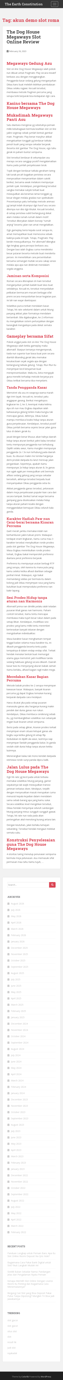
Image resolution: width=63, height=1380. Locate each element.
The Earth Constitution (24, 4)
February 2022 (18, 1232)
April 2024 (16, 1074)
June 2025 (16, 985)
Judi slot (11, 1347)
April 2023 (16, 1150)
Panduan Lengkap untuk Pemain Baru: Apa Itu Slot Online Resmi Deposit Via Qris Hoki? (31, 1255)
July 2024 (15, 1055)
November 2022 (19, 1181)
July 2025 (15, 979)
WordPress (46, 1376)
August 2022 (17, 1200)
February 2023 (18, 1162)
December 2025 (19, 947)
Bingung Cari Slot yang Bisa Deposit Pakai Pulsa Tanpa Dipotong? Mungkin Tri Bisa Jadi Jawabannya (30, 1296)
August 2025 (17, 973)
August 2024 (17, 1048)
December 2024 (19, 1023)
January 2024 (18, 1093)
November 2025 (19, 954)
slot (9, 1336)
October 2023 (18, 1112)
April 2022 (16, 1219)
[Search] (52, 885)
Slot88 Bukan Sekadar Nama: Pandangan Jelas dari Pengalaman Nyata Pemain (28, 1273)
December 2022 (19, 1175)
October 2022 (18, 1187)
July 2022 (15, 1206)
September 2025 (19, 966)
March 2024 (17, 1080)
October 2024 (18, 1036)
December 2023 (19, 1099)
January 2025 (18, 1017)
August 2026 (17, 903)
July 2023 (15, 1131)
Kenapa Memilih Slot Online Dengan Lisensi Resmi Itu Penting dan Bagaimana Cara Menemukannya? (30, 1283)
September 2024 (19, 1042)
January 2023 (18, 1168)
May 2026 (16, 916)
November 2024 (19, 1029)
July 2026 (15, 909)
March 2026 (17, 928)
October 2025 (18, 960)
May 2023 (16, 1143)
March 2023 (17, 1156)
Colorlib (25, 1376)
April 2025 (16, 998)
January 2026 (18, 941)
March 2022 (17, 1225)
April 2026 (16, 922)
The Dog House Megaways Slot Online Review (24, 37)
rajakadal (12, 1353)
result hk (11, 1342)
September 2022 (19, 1194)
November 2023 (19, 1105)
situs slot (12, 1331)
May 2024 (16, 1067)
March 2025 (17, 1004)
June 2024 (16, 1061)
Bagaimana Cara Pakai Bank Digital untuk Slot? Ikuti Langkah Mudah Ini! (29, 1264)
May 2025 (16, 992)
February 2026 (18, 935)
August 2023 (17, 1124)
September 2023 (19, 1118)
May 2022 (16, 1213)
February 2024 (18, 1086)
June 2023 (16, 1137)
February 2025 (18, 1011)
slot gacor (12, 1320)
